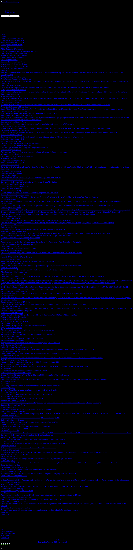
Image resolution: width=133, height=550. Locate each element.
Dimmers (42, 229)
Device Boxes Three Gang (45, 167)
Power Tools (42, 480)
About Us (4, 512)
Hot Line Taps (6, 148)
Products (4, 36)
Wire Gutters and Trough (36, 197)
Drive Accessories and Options (83, 349)
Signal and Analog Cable (31, 304)
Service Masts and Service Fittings (68, 98)
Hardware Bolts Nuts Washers (12, 332)
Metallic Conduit (7, 203)
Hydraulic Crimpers (31, 499)
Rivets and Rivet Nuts (22, 334)
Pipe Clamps (25, 338)
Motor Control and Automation (12, 58)
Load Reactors (6, 81)
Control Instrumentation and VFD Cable (15, 302)
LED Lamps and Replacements (30, 220)
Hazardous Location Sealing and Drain (15, 190)
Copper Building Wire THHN (32, 308)
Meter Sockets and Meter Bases (44, 98)
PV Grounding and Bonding (88, 463)
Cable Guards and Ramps (22, 287)
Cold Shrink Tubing (79, 283)
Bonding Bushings (94, 403)
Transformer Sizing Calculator (40, 73)
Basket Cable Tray (97, 276)
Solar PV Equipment (8, 461)
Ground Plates (32, 394)
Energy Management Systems (27, 469)
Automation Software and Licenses (13, 362)
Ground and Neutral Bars (19, 120)
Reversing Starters (17, 353)
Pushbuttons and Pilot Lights (57, 379)
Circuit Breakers (25, 105)
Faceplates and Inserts (64, 266)
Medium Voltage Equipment (11, 150)
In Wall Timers (63, 242)
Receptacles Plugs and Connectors (13, 231)
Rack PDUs (14, 257)
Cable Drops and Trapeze (81, 276)
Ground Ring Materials (18, 394)
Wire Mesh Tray (39, 276)
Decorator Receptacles (75, 233)
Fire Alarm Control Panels (66, 433)
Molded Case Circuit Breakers (41, 105)
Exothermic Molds (50, 390)
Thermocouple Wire (15, 304)
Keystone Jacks (50, 266)
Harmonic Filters (60, 81)
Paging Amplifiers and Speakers (32, 439)
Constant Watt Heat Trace (85, 413)
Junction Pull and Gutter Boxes (12, 180)
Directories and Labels (101, 118)
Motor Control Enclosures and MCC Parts (16, 373)
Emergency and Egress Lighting (74, 223)
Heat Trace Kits (53, 413)
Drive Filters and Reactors (39, 349)
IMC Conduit (77, 205)
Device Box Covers (118, 167)
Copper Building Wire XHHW (11, 308)
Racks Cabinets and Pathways (11, 251)
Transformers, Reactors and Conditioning (16, 79)
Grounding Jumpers (8, 386)
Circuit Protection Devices (10, 103)
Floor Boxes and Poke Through (12, 184)
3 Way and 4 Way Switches (55, 229)
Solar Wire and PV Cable (9, 463)
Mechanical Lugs (103, 281)
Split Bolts (36, 281)
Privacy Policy (6, 536)
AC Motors (43, 371)
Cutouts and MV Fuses (58, 152)
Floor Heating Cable (52, 418)
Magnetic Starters (59, 353)
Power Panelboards (30, 118)
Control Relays (24, 379)
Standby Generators (8, 124)
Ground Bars (5, 398)
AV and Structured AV (8, 446)
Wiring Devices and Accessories (12, 49)
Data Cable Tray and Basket (11, 253)
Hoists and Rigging (13, 491)
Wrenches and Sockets (9, 495)
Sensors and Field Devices (10, 356)
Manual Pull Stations (49, 433)
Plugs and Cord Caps (25, 233)
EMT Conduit (108, 205)
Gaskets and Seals (64, 212)
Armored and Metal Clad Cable (12, 313)
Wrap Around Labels (8, 293)
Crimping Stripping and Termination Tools (16, 497)
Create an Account (11, 12)
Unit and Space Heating (9, 407)
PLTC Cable (44, 304)
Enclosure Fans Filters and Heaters (56, 375)
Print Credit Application (20, 73)
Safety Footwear (34, 486)
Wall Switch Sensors (8, 229)
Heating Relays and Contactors (21, 426)
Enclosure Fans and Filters (50, 422)
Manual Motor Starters (43, 353)
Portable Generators (23, 124)
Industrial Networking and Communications (17, 364)
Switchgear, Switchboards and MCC (13, 90)
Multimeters (89, 480)
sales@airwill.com (61, 540)
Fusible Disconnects (76, 133)
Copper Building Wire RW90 (89, 308)
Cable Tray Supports (8, 276)
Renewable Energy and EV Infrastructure (15, 66)
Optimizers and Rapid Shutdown (30, 463)
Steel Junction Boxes (26, 182)
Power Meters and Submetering (60, 109)
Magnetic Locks (85, 452)
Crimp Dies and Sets (45, 499)
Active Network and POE (9, 268)
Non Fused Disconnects (40, 133)
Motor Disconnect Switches (59, 133)
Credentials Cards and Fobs (101, 452)
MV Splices (25, 143)
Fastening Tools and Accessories (13, 319)
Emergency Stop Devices (77, 379)
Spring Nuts (15, 326)
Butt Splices (90, 283)
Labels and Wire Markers (106, 504)
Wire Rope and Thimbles (10, 330)
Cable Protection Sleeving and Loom (52, 287)
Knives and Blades (74, 495)
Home (3, 34)
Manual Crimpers (17, 499)
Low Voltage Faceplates (21, 238)
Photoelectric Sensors (45, 358)
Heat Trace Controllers (67, 413)
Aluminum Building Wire (23, 311)
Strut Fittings (24, 326)
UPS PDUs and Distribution (56, 88)
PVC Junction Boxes (41, 182)
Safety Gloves (45, 486)
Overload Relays (29, 353)
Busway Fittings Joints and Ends (62, 137)
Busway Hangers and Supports (39, 137)
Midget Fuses (44, 128)
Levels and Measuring (60, 495)
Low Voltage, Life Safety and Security (14, 64)
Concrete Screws (29, 343)
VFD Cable (4, 304)
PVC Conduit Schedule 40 (46, 201)
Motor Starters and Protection (12, 351)
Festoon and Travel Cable (44, 289)
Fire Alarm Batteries (45, 435)
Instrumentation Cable (73, 304)
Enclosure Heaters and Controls (12, 420)
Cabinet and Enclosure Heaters (29, 422)
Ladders (4, 491)
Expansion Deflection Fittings (81, 212)
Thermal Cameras (53, 480)
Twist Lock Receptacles (9, 233)
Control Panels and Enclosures (12, 375)
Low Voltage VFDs (23, 349)
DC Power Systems (25, 257)
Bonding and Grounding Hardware (13, 401)
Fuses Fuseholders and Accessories (13, 126)
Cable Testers (18, 248)
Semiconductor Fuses (20, 128)
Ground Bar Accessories (34, 398)
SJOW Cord (113, 287)
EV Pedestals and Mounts (10, 474)
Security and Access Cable (34, 298)
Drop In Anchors (54, 343)
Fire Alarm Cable (69, 298)
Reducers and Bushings (49, 210)
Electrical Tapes (26, 281)
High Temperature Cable (26, 289)
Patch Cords (77, 266)
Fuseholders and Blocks (76, 128)
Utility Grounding (7, 160)
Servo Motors (6, 371)
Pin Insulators (17, 156)
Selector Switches (12, 379)
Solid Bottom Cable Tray (25, 276)
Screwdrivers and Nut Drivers (28, 495)
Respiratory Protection (79, 486)
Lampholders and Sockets (10, 220)
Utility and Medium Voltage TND (12, 40)
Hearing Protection (64, 486)
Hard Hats (53, 486)
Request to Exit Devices (19, 452)
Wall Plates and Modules (27, 448)
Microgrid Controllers (9, 469)
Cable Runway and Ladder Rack (57, 253)
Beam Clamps (16, 338)
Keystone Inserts (7, 238)
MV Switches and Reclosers (40, 152)
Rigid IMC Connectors (80, 210)
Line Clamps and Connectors (37, 148)
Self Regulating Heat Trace (38, 413)
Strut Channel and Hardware (11, 323)
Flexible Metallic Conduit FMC (92, 205)
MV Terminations (35, 143)
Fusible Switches (7, 128)
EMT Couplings (113, 212)
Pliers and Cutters (45, 495)
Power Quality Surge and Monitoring (14, 107)
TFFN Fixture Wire (48, 308)
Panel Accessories (35, 120)
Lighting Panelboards (66, 118)
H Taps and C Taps (116, 281)
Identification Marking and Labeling (14, 291)
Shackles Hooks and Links (28, 330)
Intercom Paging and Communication (14, 437)
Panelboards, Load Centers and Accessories (17, 115)
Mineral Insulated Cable (30, 315)
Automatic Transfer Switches (41, 124)
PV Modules (62, 463)
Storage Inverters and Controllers (33, 459)
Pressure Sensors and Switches (25, 358)
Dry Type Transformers (85, 81)
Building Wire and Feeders (10, 306)
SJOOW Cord (121, 287)
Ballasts (68, 220)
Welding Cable (89, 287)
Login (7, 10)
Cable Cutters (58, 499)
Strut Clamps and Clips (37, 326)
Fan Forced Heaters (29, 409)
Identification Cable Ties (24, 293)
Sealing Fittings (6, 193)
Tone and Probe (7, 248)
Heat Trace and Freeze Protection (13, 411)
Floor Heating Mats (38, 418)
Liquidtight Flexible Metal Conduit (61, 205)
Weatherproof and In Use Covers (13, 242)
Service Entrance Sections (23, 98)
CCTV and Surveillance (9, 441)
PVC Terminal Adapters (96, 210)
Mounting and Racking (50, 463)
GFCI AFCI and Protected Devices (36, 236)
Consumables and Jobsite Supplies (13, 501)
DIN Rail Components (93, 379)
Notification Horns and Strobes (87, 433)
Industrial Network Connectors (58, 366)
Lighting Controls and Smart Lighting (100, 223)
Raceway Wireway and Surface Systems (15, 195)
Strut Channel (6, 326)
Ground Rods (5, 394)
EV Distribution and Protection (30, 474)
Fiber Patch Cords (53, 261)
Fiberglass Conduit (96, 201)
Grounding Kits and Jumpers (39, 403)
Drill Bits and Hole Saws (19, 321)
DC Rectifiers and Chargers (36, 88)
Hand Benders (72, 510)
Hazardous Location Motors (21, 371)
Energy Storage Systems (10, 456)
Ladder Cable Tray (52, 276)
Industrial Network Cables (78, 366)
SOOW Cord (98, 287)
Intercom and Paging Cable (53, 298)
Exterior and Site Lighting (54, 223)
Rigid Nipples (36, 210)
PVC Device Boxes (94, 167)
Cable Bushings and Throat (105, 283)
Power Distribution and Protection (13, 38)
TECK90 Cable (6, 315)
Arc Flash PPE (6, 486)
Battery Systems (51, 459)
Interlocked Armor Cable (47, 315)
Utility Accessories (7, 98)
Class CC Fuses (105, 128)
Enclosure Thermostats (9, 422)
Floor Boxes (24, 186)
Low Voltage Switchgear (94, 92)
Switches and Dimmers (9, 227)
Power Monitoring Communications (110, 109)
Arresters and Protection (10, 158)
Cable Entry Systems (50, 283)
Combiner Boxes (15, 465)
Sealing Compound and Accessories (45, 193)
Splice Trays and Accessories (11, 261)
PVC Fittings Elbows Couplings (116, 210)
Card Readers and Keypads (38, 452)
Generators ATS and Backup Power (13, 122)
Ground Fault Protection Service (115, 98)
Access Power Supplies (56, 452)
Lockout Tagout (7, 480)
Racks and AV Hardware (9, 448)
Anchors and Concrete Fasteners (13, 341)
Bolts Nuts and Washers (47, 334)
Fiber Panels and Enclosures (37, 261)
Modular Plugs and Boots (36, 266)
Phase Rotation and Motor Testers (72, 480)
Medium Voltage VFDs (9, 349)
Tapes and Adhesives (25, 504)
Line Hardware (27, 156)
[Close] (1, 548)
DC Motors (35, 371)
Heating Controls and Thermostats (13, 424)
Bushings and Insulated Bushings (41, 214)
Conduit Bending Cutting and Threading (15, 508)
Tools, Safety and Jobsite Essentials (14, 68)
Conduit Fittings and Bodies (11, 208)
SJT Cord (106, 287)
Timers (3, 379)
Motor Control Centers (76, 92)
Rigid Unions (26, 210)
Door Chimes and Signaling (11, 439)
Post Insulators (6, 156)
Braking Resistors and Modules (60, 349)
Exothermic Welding (8, 388)
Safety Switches (6, 133)
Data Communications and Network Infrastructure (19, 51)
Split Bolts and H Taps (9, 403)
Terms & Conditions (8, 531)
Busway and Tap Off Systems (11, 135)
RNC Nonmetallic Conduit (10, 201)
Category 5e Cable (11, 300)
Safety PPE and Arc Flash (10, 484)
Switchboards (6, 92)
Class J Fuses (62, 128)
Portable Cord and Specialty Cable (13, 285)
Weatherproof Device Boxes (35, 242)
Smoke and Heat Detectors (28, 435)
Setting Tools (6, 321)
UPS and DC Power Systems (11, 85)
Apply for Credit (6, 73)
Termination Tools (30, 248)
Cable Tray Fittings (65, 276)
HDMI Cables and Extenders (46, 448)
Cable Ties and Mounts (9, 504)
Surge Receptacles (74, 242)
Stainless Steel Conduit (9, 205)
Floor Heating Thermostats (11, 418)
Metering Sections (61, 92)
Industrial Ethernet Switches (11, 366)
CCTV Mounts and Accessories (12, 443)
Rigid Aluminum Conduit (26, 205)
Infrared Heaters (16, 409)
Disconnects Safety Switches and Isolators (16, 130)
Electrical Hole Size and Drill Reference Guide (107, 73)
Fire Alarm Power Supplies (32, 433)
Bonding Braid (37, 386)
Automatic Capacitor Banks (48, 113)
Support (4, 70)
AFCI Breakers (105, 105)
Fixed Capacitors (7, 113)
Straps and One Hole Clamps (11, 210)
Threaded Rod (6, 338)
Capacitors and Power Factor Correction (15, 111)
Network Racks (40, 253)
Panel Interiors (114, 118)
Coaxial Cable (92, 298)
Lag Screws (34, 334)
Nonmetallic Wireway (8, 197)
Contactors (105, 379)
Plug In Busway (22, 137)
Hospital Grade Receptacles (42, 233)
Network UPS (6, 257)
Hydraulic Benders (60, 510)
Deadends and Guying (19, 148)
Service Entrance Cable (71, 308)
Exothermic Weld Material (10, 390)
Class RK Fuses (33, 128)
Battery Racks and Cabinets (11, 459)
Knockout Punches (47, 510)
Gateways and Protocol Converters (34, 366)
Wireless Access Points (9, 270)
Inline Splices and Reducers (49, 281)
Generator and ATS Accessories (63, 124)
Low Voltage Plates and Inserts (59, 236)
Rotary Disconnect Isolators (22, 133)
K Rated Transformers (29, 81)
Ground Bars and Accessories (11, 396)
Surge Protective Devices (39, 109)
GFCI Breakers (76, 105)
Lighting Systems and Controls (12, 47)
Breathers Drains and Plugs (22, 193)
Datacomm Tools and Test (10, 246)
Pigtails (24, 261)
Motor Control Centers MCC (33, 375)
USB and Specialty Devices (26, 240)
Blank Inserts (35, 238)
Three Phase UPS (7, 88)
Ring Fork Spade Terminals (69, 281)
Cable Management (28, 253)
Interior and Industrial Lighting (33, 223)
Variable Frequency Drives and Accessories (16, 347)
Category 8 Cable (103, 298)
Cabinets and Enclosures (10, 182)
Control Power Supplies (37, 379)
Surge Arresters (19, 160)
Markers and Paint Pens (60, 504)
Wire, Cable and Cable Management (14, 53)
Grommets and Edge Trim (74, 287)
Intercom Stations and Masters (55, 439)
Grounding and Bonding (9, 60)
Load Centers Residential (83, 118)
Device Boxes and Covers (10, 165)
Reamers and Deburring (31, 510)
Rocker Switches (33, 229)
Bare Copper (9, 311)
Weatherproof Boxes (62, 167)
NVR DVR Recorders (50, 443)
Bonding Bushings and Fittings (64, 214)
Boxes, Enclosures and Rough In (12, 43)
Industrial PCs (31, 362)
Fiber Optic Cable (81, 298)
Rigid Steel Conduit (42, 205)
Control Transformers (102, 81)
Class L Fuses (53, 128)
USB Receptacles (51, 242)
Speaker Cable (19, 298)
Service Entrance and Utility (11, 96)
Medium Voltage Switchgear (45, 92)
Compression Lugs (65, 283)
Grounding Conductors (9, 383)
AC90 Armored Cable (70, 315)
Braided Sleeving (7, 287)
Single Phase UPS (20, 88)
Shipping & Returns (8, 533)
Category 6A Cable (116, 298)
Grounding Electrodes (9, 392)
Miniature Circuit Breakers (61, 105)
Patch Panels (22, 266)
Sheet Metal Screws (8, 334)
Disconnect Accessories (108, 133)
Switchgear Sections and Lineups (23, 92)
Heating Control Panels (41, 426)
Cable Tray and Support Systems (13, 274)
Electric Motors (6, 368)
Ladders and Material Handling (12, 489)
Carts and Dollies (26, 491)
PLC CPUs (59, 362)
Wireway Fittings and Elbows (28, 178)
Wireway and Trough (8, 175)
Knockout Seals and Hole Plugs (12, 173)
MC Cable (59, 315)
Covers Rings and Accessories (11, 171)
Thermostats (5, 426)
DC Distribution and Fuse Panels (77, 88)
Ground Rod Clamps (44, 394)
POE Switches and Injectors (40, 270)
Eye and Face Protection (19, 486)
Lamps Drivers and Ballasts (11, 218)
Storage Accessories (64, 459)
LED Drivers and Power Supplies (53, 220)
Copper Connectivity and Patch (12, 263)
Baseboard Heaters (44, 409)
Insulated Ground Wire (23, 386)
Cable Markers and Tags (42, 293)
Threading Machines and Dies (12, 510)
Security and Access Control (11, 450)
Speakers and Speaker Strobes (12, 433)
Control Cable (87, 304)
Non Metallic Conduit (8, 199)
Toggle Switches (21, 229)
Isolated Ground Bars (18, 398)
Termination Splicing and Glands (12, 278)
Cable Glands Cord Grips (15, 283)
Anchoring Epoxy (41, 343)
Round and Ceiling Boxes (79, 167)
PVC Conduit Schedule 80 (28, 201)
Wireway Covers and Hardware (50, 178)
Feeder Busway (79, 137)
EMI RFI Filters (71, 81)
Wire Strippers (6, 499)
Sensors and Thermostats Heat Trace (14, 413)
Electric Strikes (6, 452)
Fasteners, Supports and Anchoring (14, 55)
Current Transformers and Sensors (84, 109)
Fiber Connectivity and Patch (11, 259)
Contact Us (5, 514)
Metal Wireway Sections (9, 178)
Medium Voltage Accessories (109, 308)
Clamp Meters (11, 482)
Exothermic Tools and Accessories (31, 390)
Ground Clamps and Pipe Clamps (75, 403)
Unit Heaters (5, 409)
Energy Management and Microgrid (14, 467)
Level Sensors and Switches (73, 358)
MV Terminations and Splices (11, 141)
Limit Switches (58, 358)
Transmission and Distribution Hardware (16, 145)
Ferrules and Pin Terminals (33, 283)
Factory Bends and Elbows (85, 214)
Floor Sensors (26, 418)
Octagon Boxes (106, 167)
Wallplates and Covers (9, 240)
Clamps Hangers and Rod (10, 336)
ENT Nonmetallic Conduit (112, 201)
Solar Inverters (72, 463)
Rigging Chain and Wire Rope (11, 328)
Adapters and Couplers (9, 266)
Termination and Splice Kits (11, 143)
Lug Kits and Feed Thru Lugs (48, 118)
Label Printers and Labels (60, 293)
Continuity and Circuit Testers (27, 482)
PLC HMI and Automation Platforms (14, 360)
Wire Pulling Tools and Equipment (25, 480)
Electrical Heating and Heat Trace (13, 62)
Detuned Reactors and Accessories (25, 113)
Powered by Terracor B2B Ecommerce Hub (53, 542)
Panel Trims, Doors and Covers (12, 118)
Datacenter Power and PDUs (11, 255)
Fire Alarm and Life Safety (10, 431)
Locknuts (16, 212)
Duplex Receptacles (59, 233)
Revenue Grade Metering (47, 469)
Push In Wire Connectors (88, 281)
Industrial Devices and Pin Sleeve (13, 236)
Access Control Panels (72, 452)
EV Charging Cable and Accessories (63, 474)
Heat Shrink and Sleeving (42, 504)
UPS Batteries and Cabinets (99, 88)
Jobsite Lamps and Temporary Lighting (83, 504)
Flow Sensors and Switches (93, 358)
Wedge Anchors (6, 343)
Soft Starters (5, 353)
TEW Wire (59, 308)
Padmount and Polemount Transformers (16, 152)
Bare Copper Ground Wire (51, 386)
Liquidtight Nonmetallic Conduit (67, 201)
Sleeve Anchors (17, 343)
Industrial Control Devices (10, 377)
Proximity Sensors (7, 358)
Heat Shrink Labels (77, 293)
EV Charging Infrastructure (11, 471)
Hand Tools (5, 493)
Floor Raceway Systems (89, 197)
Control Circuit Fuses (92, 128)
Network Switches (23, 270)
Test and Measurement (9, 478)
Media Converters (56, 270)
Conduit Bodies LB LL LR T (29, 212)
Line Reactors (16, 81)
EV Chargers (46, 474)
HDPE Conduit (84, 201)
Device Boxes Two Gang (27, 167)
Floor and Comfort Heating (10, 416)
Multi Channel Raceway (72, 197)
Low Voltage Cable (7, 296)
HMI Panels (52, 362)
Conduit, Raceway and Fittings (11, 45)
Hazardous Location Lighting (11, 223)
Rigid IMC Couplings (65, 210)
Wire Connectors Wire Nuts (11, 281)
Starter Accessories (73, 353)
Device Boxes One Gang (9, 167)
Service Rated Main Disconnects (91, 98)
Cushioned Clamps (37, 338)
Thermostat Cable (7, 298)
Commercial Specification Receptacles (96, 233)
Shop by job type (7, 75)
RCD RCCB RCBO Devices (10, 105)
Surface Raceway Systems (54, 197)
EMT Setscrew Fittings (100, 212)
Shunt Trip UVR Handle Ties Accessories (15, 109)
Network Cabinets (75, 253)
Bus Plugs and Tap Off (9, 137)
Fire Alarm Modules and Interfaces (111, 433)
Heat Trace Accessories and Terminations (110, 413)
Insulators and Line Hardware (11, 154)
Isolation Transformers (46, 81)
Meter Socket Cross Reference (80, 73)
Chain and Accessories (46, 330)
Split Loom (35, 287)
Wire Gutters (52, 182)
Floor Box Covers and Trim (10, 186)
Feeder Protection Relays (91, 105)
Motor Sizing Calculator (60, 73)
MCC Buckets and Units (111, 92)
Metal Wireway (21, 197)
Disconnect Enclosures (92, 133)
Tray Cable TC (16, 315)
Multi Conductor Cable (57, 304)
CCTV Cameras (62, 443)
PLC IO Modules (42, 362)
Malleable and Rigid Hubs (48, 212)
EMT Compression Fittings (19, 214)
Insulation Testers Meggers (104, 480)
